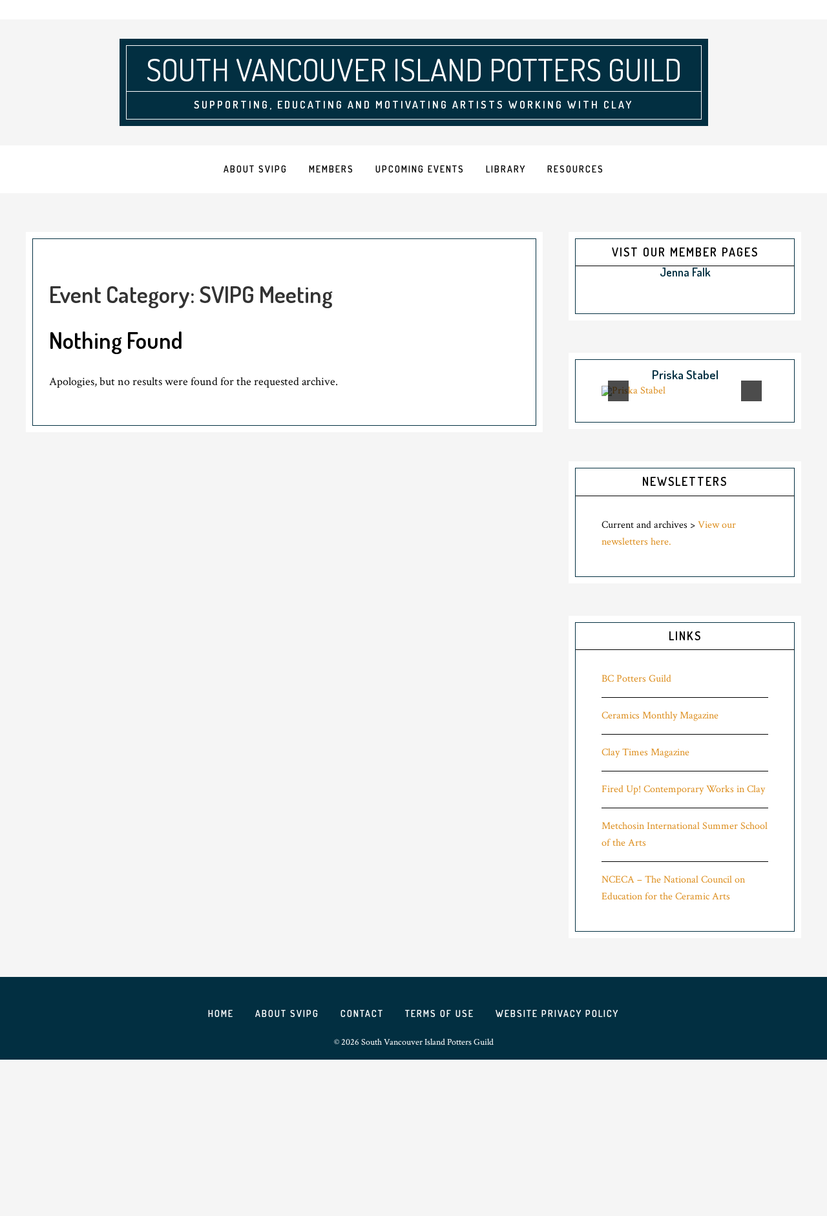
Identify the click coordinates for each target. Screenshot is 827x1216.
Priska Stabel (685, 374)
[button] (590, 273)
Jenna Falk (685, 272)
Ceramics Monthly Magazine (660, 715)
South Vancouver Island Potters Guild (414, 69)
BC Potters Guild (636, 679)
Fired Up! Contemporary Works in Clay (683, 789)
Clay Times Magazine (645, 752)
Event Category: (191, 294)
